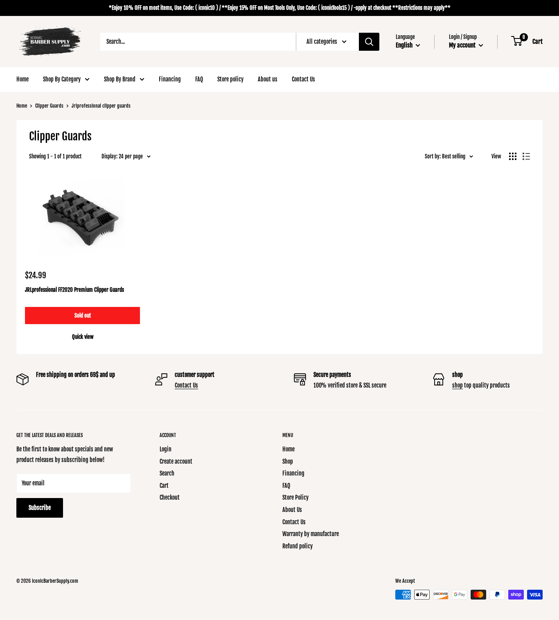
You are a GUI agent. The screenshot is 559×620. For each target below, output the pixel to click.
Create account (176, 461)
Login (165, 449)
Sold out (82, 315)
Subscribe (40, 507)
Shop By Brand (119, 79)
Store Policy (295, 497)
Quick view (82, 337)
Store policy (230, 79)
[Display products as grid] (512, 156)
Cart (164, 485)
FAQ (199, 79)
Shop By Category (62, 79)
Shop (287, 461)
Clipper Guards (49, 106)
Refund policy (297, 546)
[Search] (369, 42)
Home (22, 79)
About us (267, 79)
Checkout (170, 497)
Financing (170, 79)
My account (463, 45)
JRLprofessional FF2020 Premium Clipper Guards (74, 289)
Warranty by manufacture (310, 533)
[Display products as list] (526, 156)
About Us (292, 509)
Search (167, 473)
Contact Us (303, 79)
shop (457, 385)
